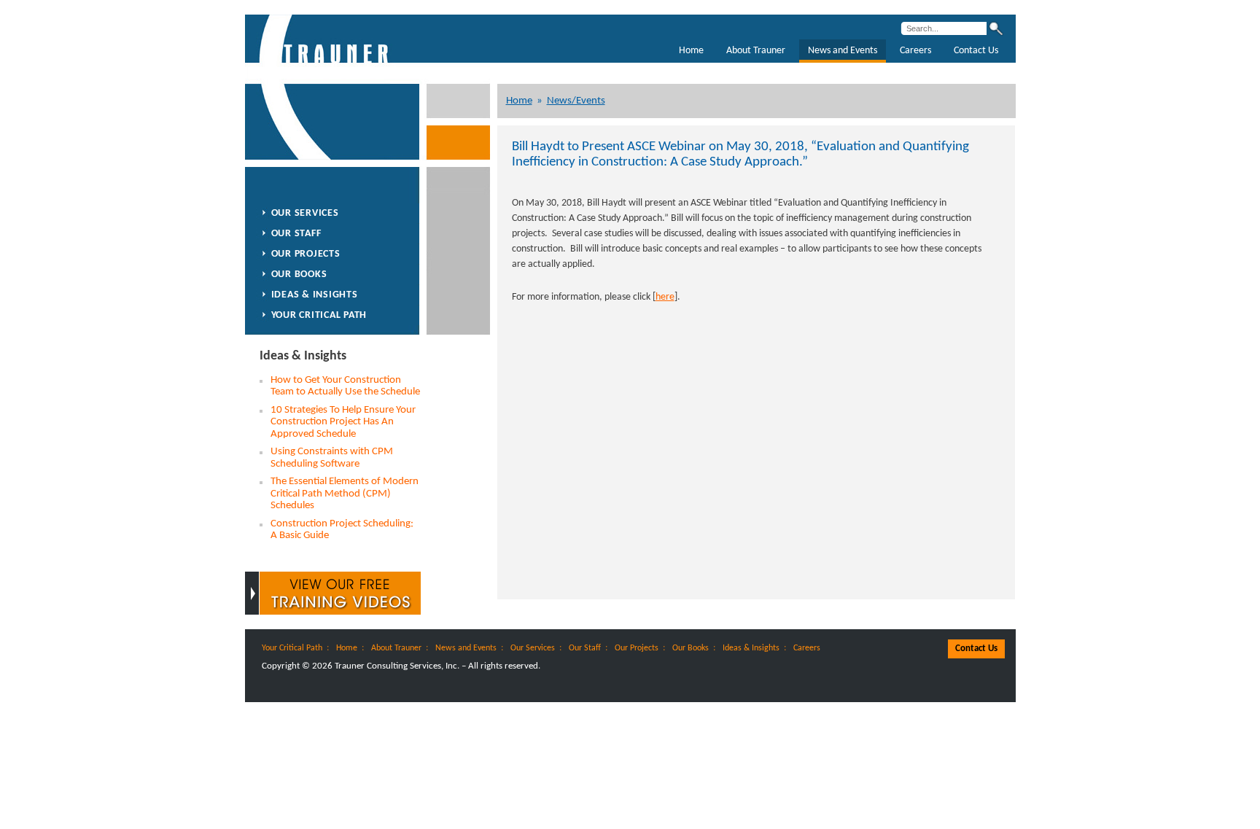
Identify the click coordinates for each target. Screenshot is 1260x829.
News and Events (842, 50)
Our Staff (296, 233)
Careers (915, 50)
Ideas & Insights (314, 294)
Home (691, 50)
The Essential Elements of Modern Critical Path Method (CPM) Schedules (345, 493)
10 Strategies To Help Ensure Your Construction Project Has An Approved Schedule (343, 422)
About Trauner (755, 50)
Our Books (299, 274)
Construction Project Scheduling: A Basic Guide (342, 530)
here (665, 297)
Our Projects (306, 254)
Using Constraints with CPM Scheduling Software (332, 458)
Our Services (305, 213)
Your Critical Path (319, 315)
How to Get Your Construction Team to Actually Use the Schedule (345, 386)
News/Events (576, 101)
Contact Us (976, 50)
